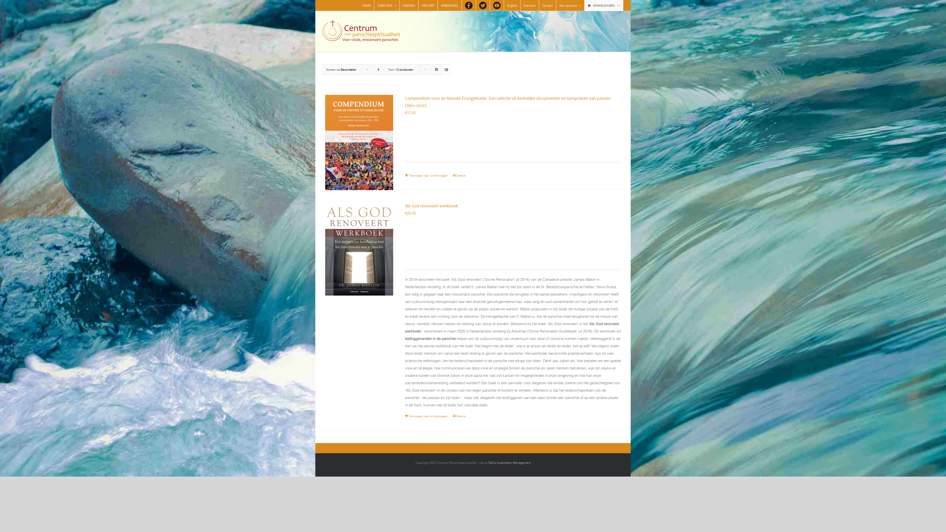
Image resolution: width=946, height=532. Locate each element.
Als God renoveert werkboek (431, 206)
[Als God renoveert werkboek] (359, 239)
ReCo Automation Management (510, 462)
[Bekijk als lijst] (446, 69)
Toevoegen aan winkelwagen (428, 175)
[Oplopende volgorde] (378, 70)
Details (461, 175)
